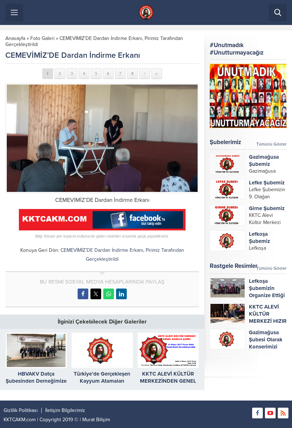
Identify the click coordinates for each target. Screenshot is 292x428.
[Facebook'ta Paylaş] (83, 294)
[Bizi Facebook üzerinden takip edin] (257, 413)
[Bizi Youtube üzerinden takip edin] (270, 413)
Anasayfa (15, 38)
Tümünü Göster (271, 144)
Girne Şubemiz (267, 208)
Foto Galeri (42, 38)
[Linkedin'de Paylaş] (121, 294)
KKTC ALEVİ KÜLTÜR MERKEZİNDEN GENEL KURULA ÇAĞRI (168, 381)
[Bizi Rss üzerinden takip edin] (283, 413)
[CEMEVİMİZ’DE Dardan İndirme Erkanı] (102, 138)
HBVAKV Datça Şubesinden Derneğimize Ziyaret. (36, 381)
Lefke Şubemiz (267, 182)
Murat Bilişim (96, 420)
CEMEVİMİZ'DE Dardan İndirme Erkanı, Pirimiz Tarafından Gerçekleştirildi (94, 41)
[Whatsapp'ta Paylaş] (108, 294)
